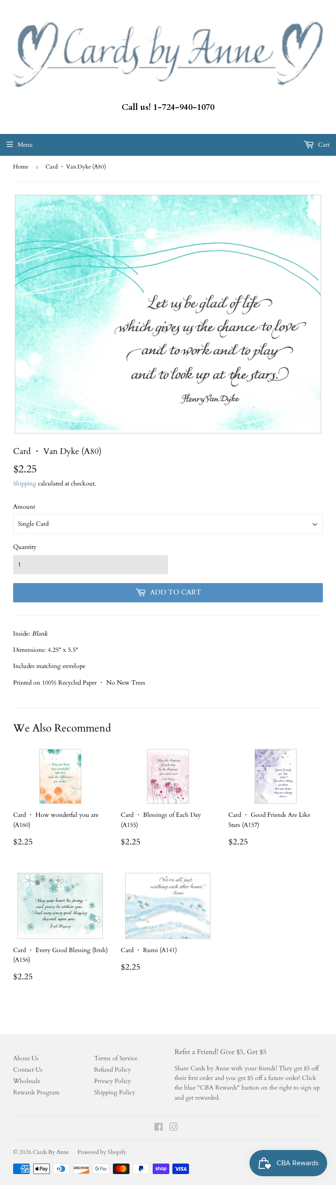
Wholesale (26, 1081)
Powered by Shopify (101, 1152)
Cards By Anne (51, 1152)
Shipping (24, 483)
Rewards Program (36, 1092)
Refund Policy (112, 1069)
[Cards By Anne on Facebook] (158, 1128)
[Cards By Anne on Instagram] (173, 1128)
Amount (24, 507)
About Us (25, 1058)
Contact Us (27, 1069)
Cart (322, 145)
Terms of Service (115, 1058)
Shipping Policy (114, 1092)
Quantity (24, 547)
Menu (25, 145)
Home (20, 167)
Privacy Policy (112, 1081)
